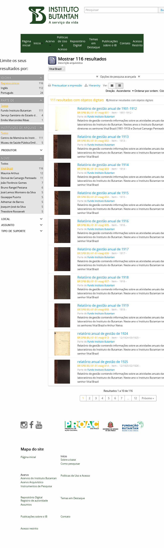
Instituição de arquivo (18, 127)
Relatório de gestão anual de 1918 (103, 277)
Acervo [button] (50, 41)
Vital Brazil (7, 168)
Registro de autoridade (34, 500)
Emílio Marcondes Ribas (15, 120)
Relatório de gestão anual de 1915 (103, 193)
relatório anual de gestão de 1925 (102, 361)
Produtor (8, 149)
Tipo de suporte (13, 230)
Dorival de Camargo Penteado (18, 178)
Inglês (4, 88)
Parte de (7, 100)
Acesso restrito (29, 528)
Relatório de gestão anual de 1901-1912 (107, 108)
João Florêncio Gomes (14, 183)
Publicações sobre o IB (110, 43)
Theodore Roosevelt (13, 211)
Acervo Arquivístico (32, 482)
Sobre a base (68, 459)
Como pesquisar (70, 463)
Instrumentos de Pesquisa (36, 486)
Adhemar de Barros (12, 202)
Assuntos (26, 504)
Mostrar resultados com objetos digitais (130, 100)
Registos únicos (10, 83)
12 (135, 398)
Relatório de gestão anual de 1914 (103, 165)
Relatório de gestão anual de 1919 (103, 305)
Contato (125, 43)
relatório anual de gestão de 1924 (102, 333)
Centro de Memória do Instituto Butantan (26, 138)
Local (5, 218)
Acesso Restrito (137, 43)
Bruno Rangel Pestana (14, 187)
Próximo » (148, 398)
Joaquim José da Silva (13, 206)
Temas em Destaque (93, 43)
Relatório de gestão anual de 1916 (103, 221)
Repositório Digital (77, 43)
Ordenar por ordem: (146, 91)
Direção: (110, 91)
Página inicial (26, 43)
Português (7, 93)
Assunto (7, 224)
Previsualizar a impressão (66, 85)
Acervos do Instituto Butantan (39, 478)
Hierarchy (94, 85)
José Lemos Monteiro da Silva (18, 192)
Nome (5, 157)
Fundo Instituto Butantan (16, 110)
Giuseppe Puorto (11, 197)
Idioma (6, 77)
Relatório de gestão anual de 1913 (103, 136)
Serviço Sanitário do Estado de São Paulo (25, 115)
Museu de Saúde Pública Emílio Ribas (23, 142)
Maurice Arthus (10, 173)
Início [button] (37, 43)
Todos (4, 106)
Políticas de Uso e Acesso (62, 43)
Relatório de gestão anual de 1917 (103, 249)
